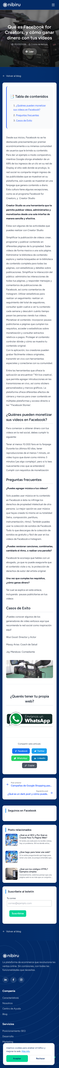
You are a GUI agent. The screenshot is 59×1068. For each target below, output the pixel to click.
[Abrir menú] (53, 5)
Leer (31, 51)
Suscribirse (18, 913)
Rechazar (40, 1058)
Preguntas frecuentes (27, 115)
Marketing (7, 1041)
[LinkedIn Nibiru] (5, 980)
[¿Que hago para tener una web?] (11, 857)
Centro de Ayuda (11, 1008)
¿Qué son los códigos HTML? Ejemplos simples (33, 870)
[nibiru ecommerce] (11, 4)
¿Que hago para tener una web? (34, 852)
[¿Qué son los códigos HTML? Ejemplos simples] (11, 874)
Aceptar (17, 1058)
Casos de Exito (24, 120)
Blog (4, 1014)
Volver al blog (13, 75)
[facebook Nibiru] (13, 980)
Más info (26, 1051)
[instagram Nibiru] (21, 980)
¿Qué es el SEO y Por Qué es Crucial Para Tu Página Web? (33, 836)
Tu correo (11, 898)
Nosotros (7, 1003)
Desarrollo (8, 1036)
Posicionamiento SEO (14, 1030)
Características (10, 997)
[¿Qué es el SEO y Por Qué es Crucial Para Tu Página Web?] (11, 840)
